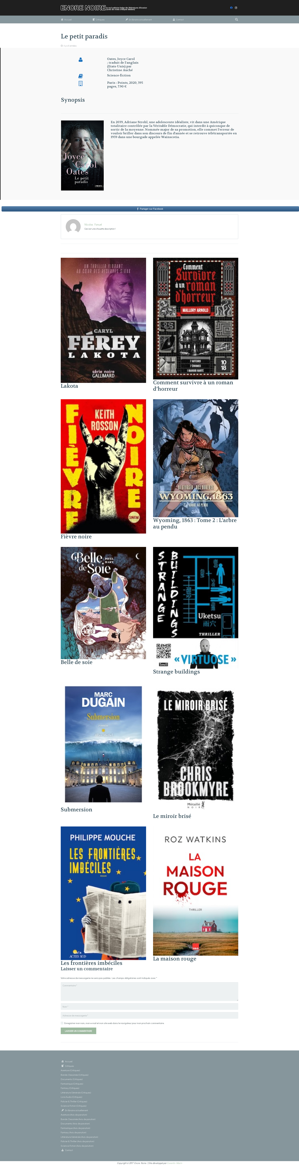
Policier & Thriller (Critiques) (74, 1101)
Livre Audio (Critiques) (71, 1096)
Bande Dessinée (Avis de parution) (78, 1119)
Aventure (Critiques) (70, 1070)
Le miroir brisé (172, 816)
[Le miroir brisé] (195, 683)
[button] (236, 19)
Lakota (69, 386)
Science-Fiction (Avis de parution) (77, 1145)
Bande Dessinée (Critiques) (74, 1074)
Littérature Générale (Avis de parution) (79, 1136)
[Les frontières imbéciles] (103, 828)
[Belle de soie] (103, 548)
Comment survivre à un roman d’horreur (193, 385)
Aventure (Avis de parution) (74, 1114)
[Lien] (106, 8)
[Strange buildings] (195, 548)
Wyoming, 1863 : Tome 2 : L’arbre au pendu (195, 523)
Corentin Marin (174, 1163)
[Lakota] (103, 259)
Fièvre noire (76, 536)
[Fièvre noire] (103, 401)
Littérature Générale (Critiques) (76, 1092)
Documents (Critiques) (72, 1079)
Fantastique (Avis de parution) (75, 1128)
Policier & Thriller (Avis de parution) (77, 1141)
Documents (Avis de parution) (75, 1123)
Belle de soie (77, 662)
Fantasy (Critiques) (70, 1088)
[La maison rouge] (195, 828)
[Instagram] (236, 7)
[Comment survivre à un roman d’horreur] (195, 259)
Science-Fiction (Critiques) (73, 1105)
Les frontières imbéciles (91, 963)
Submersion (76, 809)
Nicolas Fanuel (93, 224)
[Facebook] (231, 7)
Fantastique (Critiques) (72, 1083)
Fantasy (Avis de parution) (73, 1132)
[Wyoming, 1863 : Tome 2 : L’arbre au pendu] (195, 401)
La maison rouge (174, 958)
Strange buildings (176, 671)
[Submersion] (103, 683)
